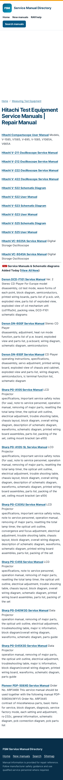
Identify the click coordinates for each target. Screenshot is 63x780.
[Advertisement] (31, 63)
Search (37, 756)
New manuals (20, 17)
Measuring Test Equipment (26, 101)
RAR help (36, 17)
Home (6, 17)
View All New (29, 270)
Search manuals (14, 24)
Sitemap (49, 756)
